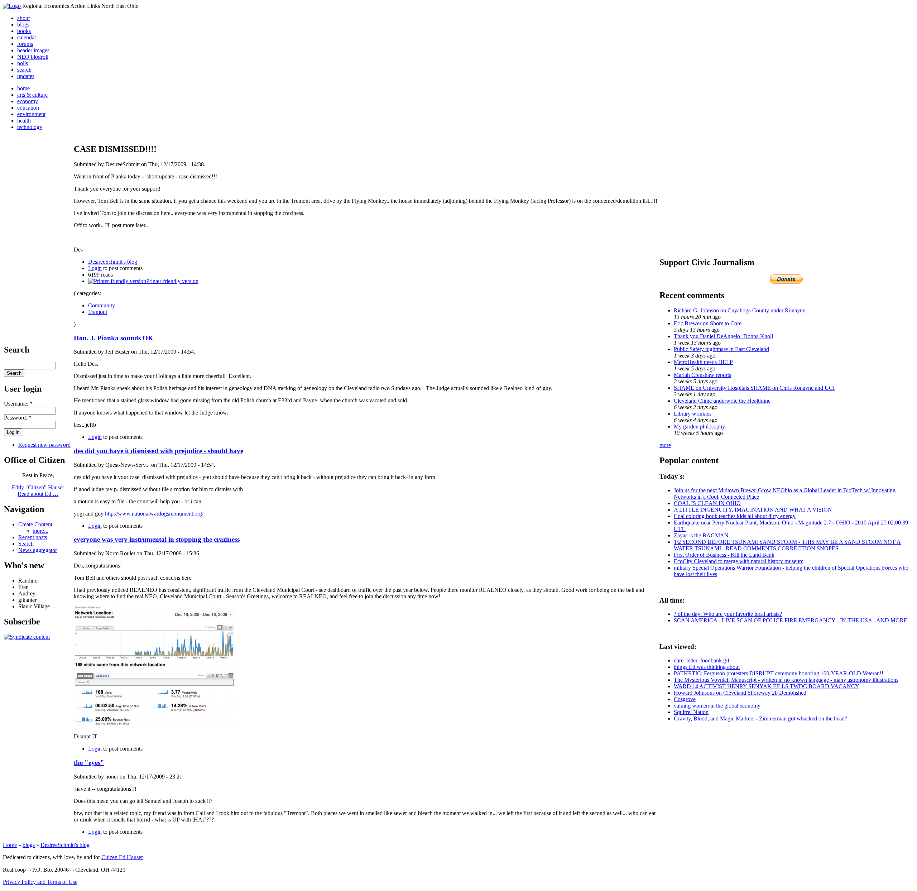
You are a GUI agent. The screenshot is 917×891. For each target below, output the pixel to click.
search (24, 70)
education (28, 108)
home (23, 88)
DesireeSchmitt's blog (112, 262)
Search (26, 544)
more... (40, 531)
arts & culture (32, 95)
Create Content (35, 524)
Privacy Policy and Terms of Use (40, 882)
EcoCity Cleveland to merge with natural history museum (738, 561)
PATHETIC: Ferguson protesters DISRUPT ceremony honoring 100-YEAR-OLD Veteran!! (778, 673)
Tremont (97, 312)
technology (29, 127)
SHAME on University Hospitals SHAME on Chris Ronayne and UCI (754, 388)
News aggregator (37, 550)
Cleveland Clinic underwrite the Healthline (722, 401)
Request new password (44, 445)
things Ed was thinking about (707, 667)
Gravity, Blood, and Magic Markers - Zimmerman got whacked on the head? (760, 718)
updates (25, 76)
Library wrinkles (692, 414)
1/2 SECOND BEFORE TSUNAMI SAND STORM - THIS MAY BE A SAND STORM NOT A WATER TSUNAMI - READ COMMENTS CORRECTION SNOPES (787, 545)
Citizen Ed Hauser (122, 857)
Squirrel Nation (691, 712)
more (665, 445)
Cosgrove (685, 699)
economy (27, 101)
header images (33, 50)
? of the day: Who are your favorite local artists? (728, 614)
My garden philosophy (699, 426)
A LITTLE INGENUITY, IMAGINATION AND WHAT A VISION (753, 510)
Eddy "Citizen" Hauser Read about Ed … (38, 490)
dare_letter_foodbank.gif (701, 660)
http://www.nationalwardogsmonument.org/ (154, 514)
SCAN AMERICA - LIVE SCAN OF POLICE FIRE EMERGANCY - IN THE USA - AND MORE (790, 620)
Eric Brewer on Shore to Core (707, 323)
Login (95, 268)
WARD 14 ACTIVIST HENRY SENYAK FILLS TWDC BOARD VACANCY (766, 686)
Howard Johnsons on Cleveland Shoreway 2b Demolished (740, 693)
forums (25, 44)
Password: (18, 418)
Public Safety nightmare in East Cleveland (721, 349)
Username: (18, 404)
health (24, 121)
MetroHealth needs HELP (703, 362)
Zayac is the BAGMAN (701, 535)
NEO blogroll (32, 57)
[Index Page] (12, 6)
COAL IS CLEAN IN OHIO (707, 503)
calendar (26, 37)
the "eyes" (89, 762)
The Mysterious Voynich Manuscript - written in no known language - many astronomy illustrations (786, 680)
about (23, 18)
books (24, 31)
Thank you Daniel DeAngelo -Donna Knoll (723, 336)
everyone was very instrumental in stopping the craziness (157, 539)
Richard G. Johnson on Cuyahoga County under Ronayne (739, 310)
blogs (23, 24)
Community (101, 305)
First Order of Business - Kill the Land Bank (724, 555)
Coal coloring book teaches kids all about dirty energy (735, 516)
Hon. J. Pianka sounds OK (113, 338)
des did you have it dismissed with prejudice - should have (158, 451)
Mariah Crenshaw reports (702, 375)
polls (22, 63)
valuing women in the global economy (717, 706)
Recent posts (32, 537)
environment (31, 114)
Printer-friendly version (172, 281)
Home (10, 845)
